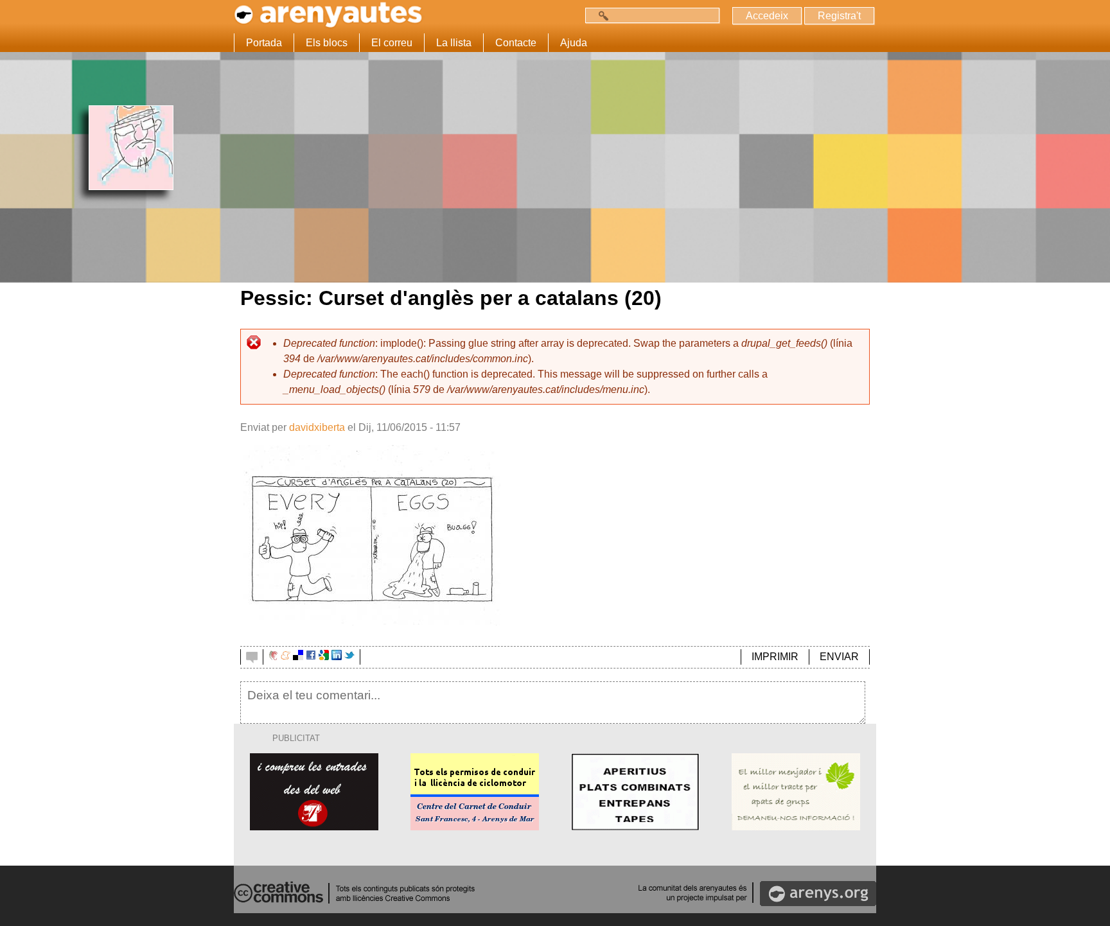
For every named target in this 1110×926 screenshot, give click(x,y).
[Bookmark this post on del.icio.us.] (298, 656)
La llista (453, 42)
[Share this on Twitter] (349, 656)
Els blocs (327, 42)
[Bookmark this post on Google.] (324, 656)
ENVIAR (839, 656)
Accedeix (767, 15)
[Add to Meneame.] (285, 656)
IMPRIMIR (775, 656)
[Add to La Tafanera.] (273, 656)
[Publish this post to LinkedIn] (336, 656)
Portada (264, 42)
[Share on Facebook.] (311, 656)
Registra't (839, 15)
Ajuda (573, 42)
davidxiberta (317, 427)
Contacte (515, 42)
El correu (391, 42)
